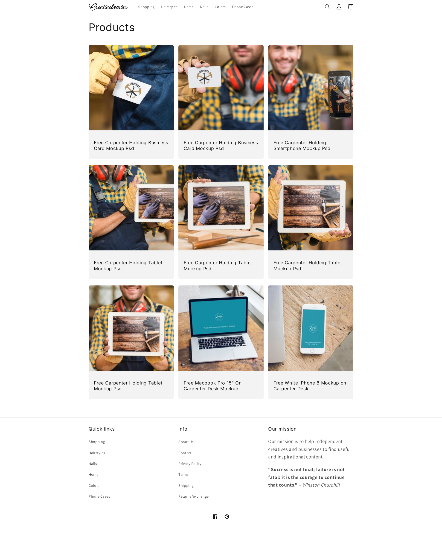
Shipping (186, 485)
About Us (186, 441)
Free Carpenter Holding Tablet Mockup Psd (128, 265)
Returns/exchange (193, 496)
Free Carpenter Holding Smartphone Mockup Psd (302, 145)
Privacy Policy (189, 463)
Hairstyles (97, 452)
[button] (327, 7)
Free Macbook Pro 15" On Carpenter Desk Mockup (213, 385)
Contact (185, 452)
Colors (94, 485)
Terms (183, 474)
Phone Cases (99, 496)
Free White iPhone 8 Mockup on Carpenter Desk (309, 385)
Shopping (97, 441)
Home (94, 474)
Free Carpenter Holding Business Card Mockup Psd (131, 145)
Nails (93, 463)
